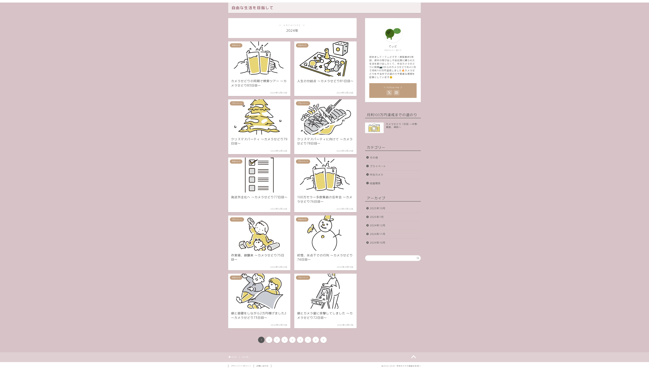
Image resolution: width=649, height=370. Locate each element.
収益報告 (375, 183)
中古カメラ (376, 174)
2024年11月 (377, 234)
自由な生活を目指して (253, 7)
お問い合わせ (262, 366)
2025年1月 (377, 217)
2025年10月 (377, 208)
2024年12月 (377, 225)
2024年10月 (377, 242)
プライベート (378, 166)
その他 (374, 157)
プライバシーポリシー (241, 366)
